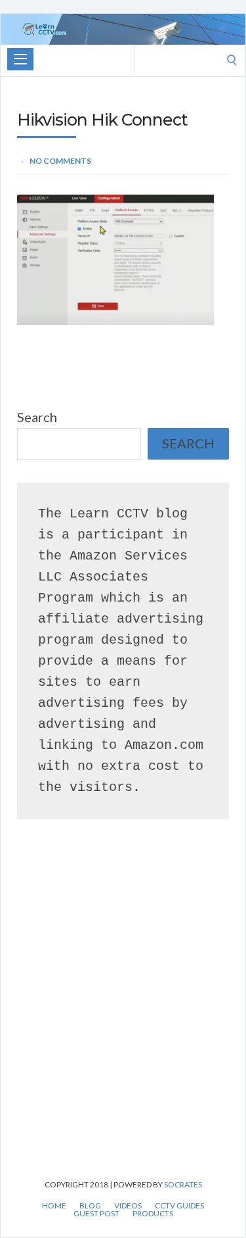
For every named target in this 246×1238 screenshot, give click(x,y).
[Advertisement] (123, 1018)
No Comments (60, 161)
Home (54, 1206)
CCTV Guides (179, 1206)
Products (153, 1214)
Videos (128, 1206)
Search (37, 417)
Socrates (183, 1184)
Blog (90, 1206)
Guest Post (96, 1214)
